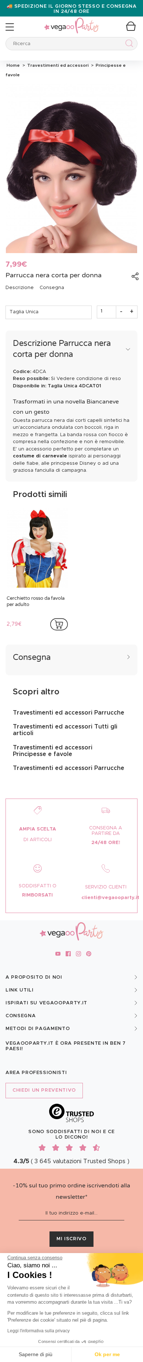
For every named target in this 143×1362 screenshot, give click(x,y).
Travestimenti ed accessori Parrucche (68, 713)
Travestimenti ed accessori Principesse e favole (52, 751)
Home (13, 65)
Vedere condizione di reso (88, 378)
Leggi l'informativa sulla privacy (38, 1330)
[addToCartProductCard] (59, 624)
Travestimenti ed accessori (57, 65)
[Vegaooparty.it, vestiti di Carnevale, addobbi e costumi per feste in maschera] (71, 21)
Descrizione (20, 287)
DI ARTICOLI (37, 839)
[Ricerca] (128, 44)
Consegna (52, 287)
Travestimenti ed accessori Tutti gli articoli (65, 730)
